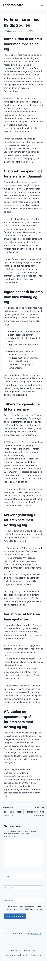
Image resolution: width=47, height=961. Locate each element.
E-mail (9, 888)
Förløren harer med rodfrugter (35, 811)
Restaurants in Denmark (16, 955)
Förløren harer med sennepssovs (12, 811)
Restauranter (30, 950)
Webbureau (35, 933)
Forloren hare (11, 31)
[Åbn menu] (42, 5)
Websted (9, 900)
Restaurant (16, 950)
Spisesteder (36, 955)
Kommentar (10, 836)
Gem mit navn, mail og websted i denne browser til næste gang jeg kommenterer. (24, 908)
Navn (8, 876)
